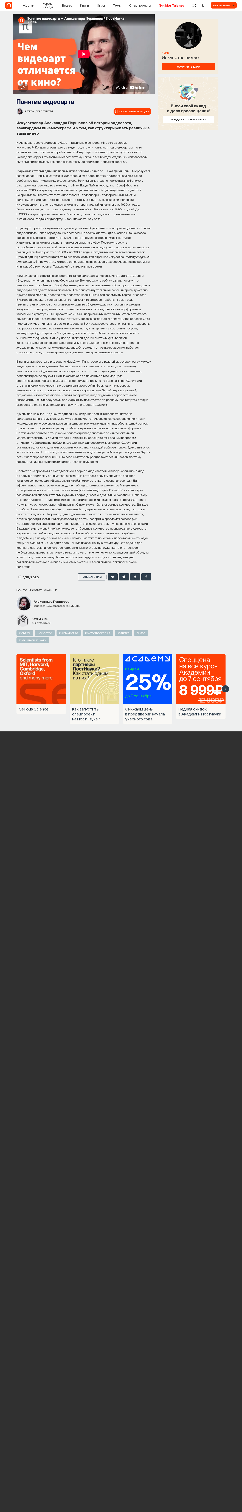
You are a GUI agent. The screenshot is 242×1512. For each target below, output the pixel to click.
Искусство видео (180, 57)
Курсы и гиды (48, 5)
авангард (123, 633)
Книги (84, 5)
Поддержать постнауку (188, 119)
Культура (39, 619)
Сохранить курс (188, 66)
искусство (45, 633)
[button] (225, 688)
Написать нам (91, 576)
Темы (117, 5)
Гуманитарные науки (32, 640)
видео (141, 633)
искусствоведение (97, 633)
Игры (101, 5)
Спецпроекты (140, 5)
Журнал (29, 5)
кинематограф (68, 633)
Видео (67, 5)
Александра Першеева (39, 111)
